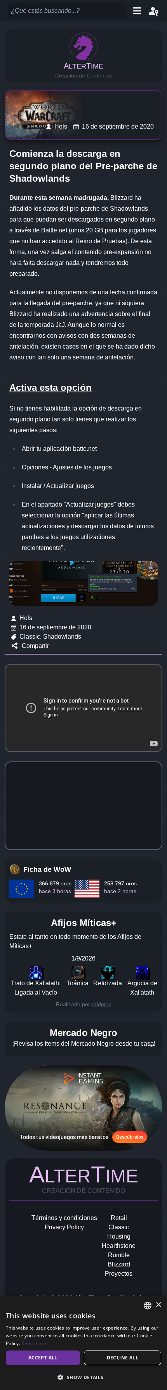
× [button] (158, 1305)
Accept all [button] (42, 1357)
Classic (118, 1227)
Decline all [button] (122, 1357)
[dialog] (83, 1343)
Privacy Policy (64, 1227)
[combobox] (147, 1305)
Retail (119, 1218)
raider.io (101, 1004)
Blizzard (119, 1264)
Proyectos (118, 1273)
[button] (83, 1377)
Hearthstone (119, 1245)
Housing (118, 1236)
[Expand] (151, 1045)
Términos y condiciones (64, 1218)
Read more (33, 1343)
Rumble (119, 1255)
